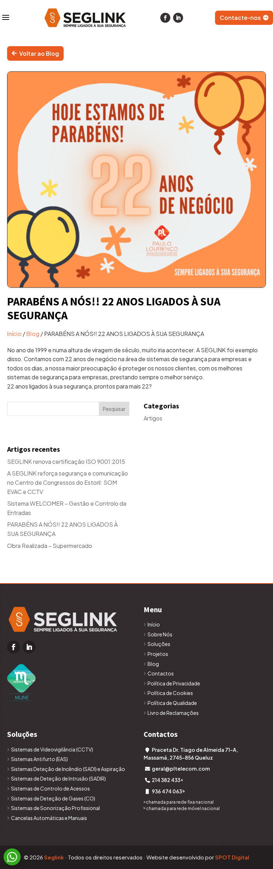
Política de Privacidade (174, 683)
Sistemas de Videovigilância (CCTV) (52, 749)
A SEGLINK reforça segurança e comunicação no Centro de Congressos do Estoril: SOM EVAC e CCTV (67, 482)
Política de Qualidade (172, 703)
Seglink (54, 857)
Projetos (158, 654)
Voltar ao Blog (39, 53)
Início (14, 333)
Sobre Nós (160, 634)
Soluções (159, 644)
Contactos (161, 673)
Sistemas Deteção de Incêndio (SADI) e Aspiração (68, 769)
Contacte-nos (240, 17)
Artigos (153, 418)
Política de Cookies (170, 693)
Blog (32, 333)
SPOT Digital (232, 857)
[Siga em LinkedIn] (178, 18)
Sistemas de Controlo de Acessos (50, 788)
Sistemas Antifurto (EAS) (39, 759)
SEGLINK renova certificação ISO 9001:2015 (66, 461)
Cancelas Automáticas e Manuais (49, 818)
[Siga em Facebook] (165, 18)
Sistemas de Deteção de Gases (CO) (53, 798)
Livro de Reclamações (173, 713)
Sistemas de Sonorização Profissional (55, 808)
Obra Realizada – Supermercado (49, 545)
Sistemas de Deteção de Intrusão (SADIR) (58, 778)
